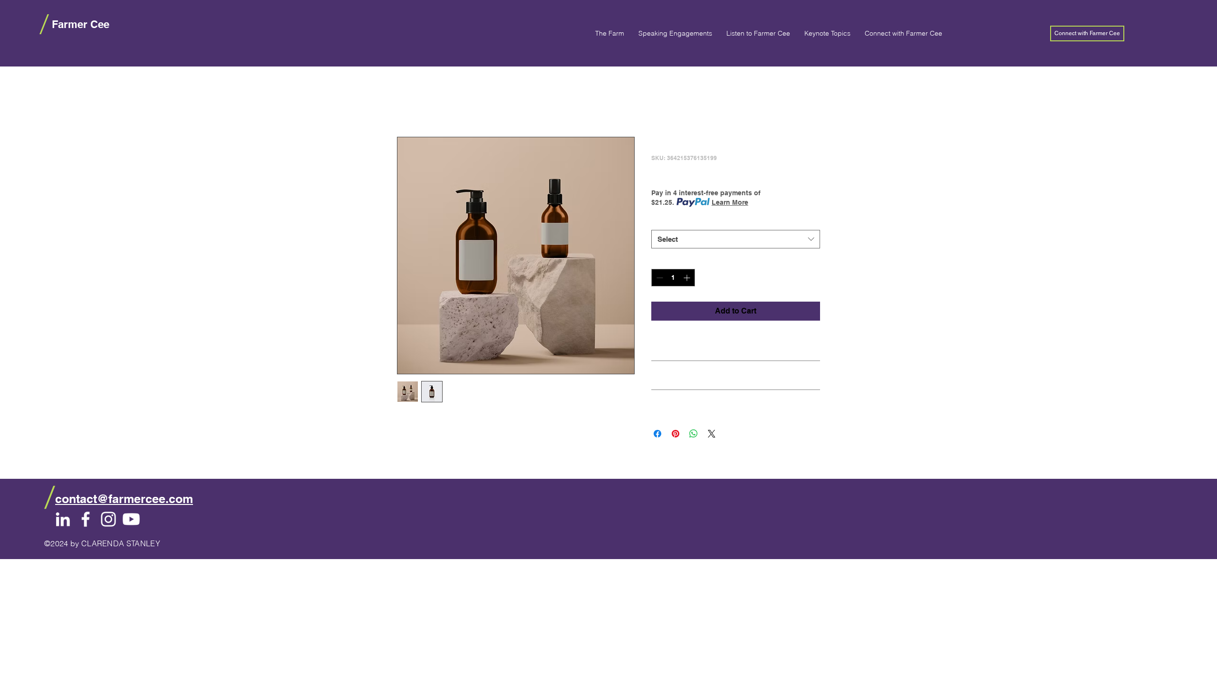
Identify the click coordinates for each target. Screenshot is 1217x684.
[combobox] (735, 239)
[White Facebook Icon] (86, 519)
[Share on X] (711, 433)
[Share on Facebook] (657, 433)
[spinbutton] (673, 277)
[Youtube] (131, 519)
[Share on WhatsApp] (693, 433)
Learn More (730, 202)
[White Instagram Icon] (108, 519)
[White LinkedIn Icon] (63, 519)
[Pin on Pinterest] (675, 433)
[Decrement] (659, 277)
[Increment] (688, 277)
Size (660, 221)
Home (407, 102)
